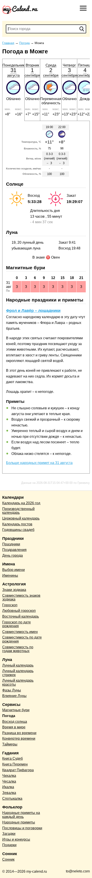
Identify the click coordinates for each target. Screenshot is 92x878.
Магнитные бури (15, 710)
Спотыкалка (12, 798)
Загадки (8, 834)
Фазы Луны (11, 690)
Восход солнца (14, 721)
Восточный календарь (20, 616)
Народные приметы (18, 822)
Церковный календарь (21, 518)
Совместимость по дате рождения (22, 639)
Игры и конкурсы (16, 839)
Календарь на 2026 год (21, 503)
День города (12, 555)
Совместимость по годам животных (17, 649)
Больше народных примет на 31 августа (39, 463)
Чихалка (9, 776)
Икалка (8, 787)
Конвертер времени (18, 738)
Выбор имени (13, 570)
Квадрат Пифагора (18, 770)
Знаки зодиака (14, 590)
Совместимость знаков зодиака (21, 597)
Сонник (8, 859)
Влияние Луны (14, 696)
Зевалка (9, 793)
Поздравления (14, 550)
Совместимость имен (20, 632)
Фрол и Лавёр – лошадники (33, 310)
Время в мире (13, 727)
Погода (8, 716)
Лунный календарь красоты (17, 682)
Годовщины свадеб (18, 530)
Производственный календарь (18, 511)
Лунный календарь (17, 665)
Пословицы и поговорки (22, 828)
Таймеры (9, 744)
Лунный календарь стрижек (17, 673)
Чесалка (9, 781)
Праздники (11, 544)
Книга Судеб (12, 758)
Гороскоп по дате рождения (16, 624)
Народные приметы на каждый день (21, 815)
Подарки (9, 845)
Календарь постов (17, 524)
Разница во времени (19, 733)
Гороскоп (9, 605)
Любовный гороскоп (19, 611)
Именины (10, 575)
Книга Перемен (15, 764)
